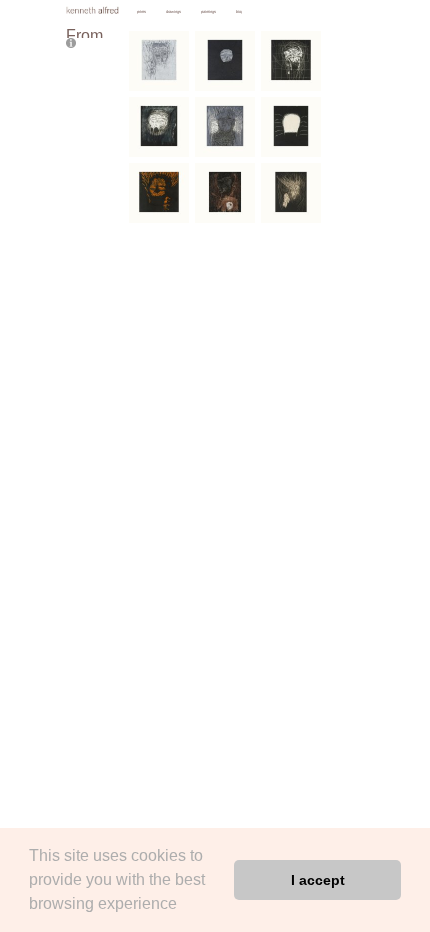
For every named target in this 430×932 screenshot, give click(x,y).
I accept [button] (318, 880)
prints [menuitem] (141, 11)
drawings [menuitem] (173, 11)
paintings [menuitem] (208, 11)
